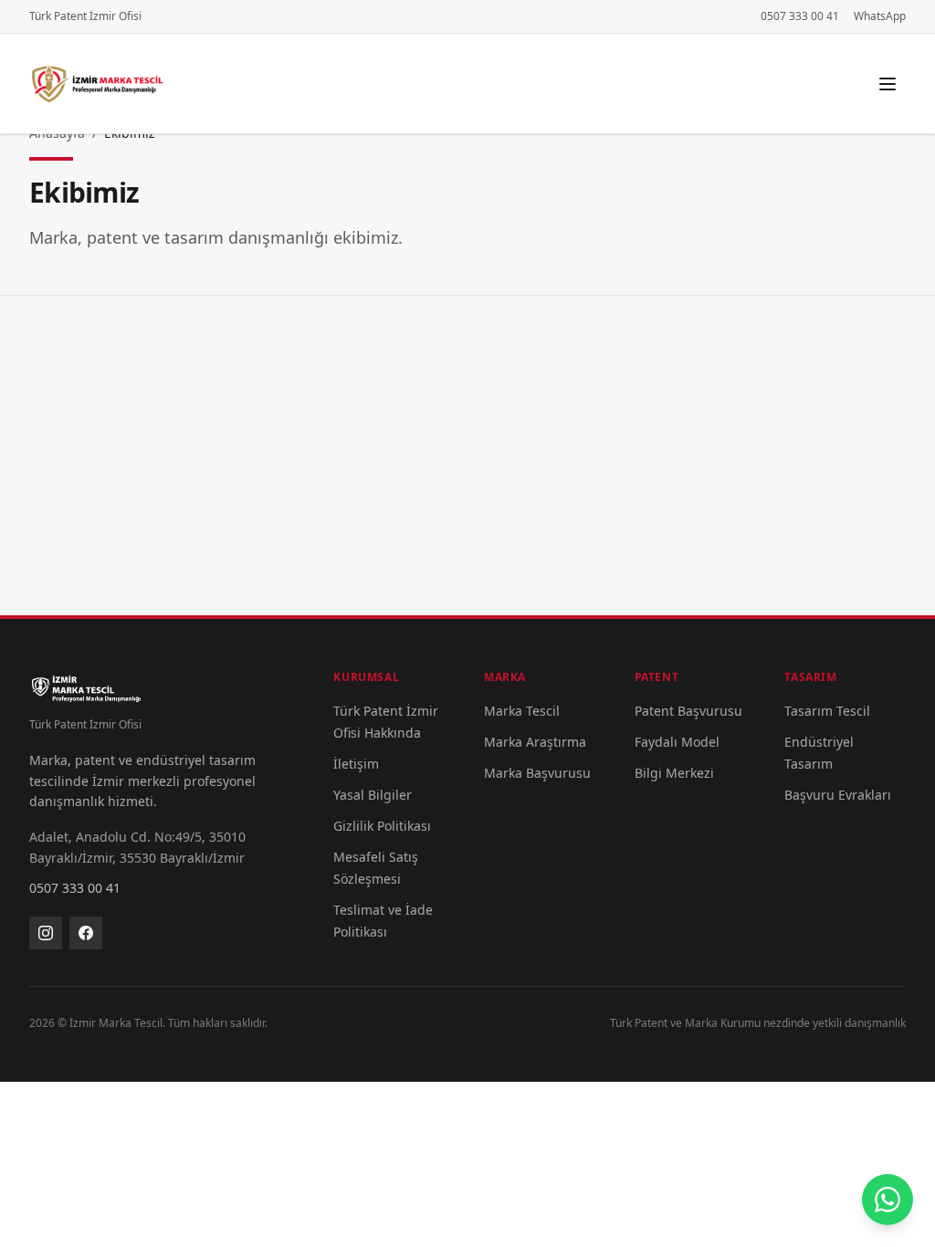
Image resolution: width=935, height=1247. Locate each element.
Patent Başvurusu (688, 710)
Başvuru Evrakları (837, 794)
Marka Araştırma (535, 741)
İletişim (356, 763)
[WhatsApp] (887, 1199)
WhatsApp (880, 16)
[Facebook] (85, 933)
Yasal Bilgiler (372, 794)
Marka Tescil (522, 710)
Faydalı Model (677, 741)
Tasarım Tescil (827, 710)
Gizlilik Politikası (382, 825)
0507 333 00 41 (800, 16)
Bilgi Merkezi (674, 772)
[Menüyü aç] (887, 84)
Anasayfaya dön (467, 491)
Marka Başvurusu (537, 772)
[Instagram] (45, 933)
